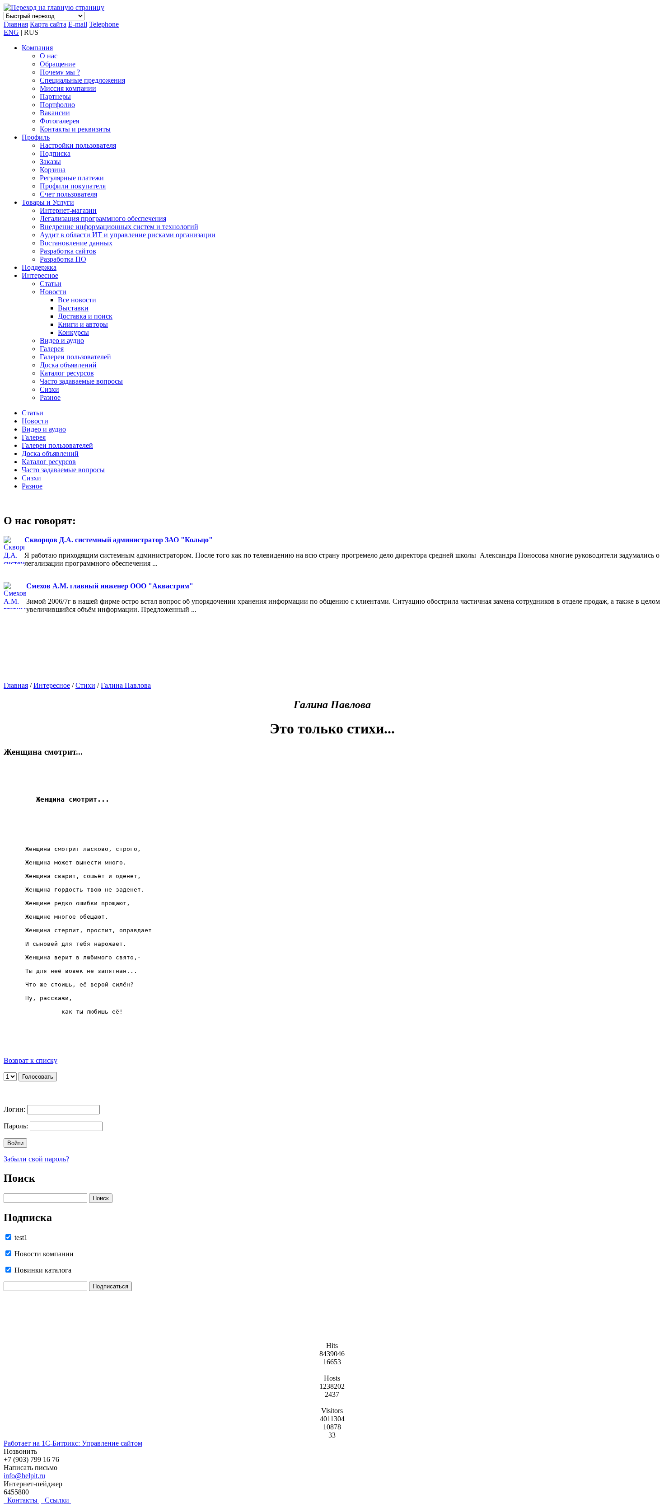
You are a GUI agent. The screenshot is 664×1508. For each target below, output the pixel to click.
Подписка (55, 153)
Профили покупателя (73, 186)
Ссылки (56, 1500)
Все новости (77, 300)
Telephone (104, 24)
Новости (53, 292)
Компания (37, 48)
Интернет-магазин (68, 210)
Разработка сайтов (68, 251)
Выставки (73, 308)
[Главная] (54, 7)
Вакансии (55, 113)
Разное (50, 397)
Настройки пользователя (78, 145)
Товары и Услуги (48, 202)
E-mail (77, 24)
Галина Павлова (126, 685)
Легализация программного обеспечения (103, 218)
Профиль (36, 137)
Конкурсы (73, 332)
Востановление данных (76, 243)
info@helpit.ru (24, 1476)
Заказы (50, 161)
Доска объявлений (68, 365)
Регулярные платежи (72, 178)
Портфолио (57, 104)
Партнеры (55, 96)
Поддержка (39, 267)
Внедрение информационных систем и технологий (119, 226)
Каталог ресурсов (67, 373)
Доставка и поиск (85, 316)
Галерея (52, 348)
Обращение (57, 64)
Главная (16, 24)
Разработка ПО (63, 259)
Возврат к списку (30, 1060)
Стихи (85, 685)
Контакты (21, 1500)
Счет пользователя (68, 194)
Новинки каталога (42, 1270)
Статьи (50, 283)
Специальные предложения (82, 80)
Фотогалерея (59, 121)
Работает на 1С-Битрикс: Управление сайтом (73, 1443)
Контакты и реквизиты (75, 129)
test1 (20, 1237)
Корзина (52, 170)
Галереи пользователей (75, 357)
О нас (48, 56)
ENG (11, 32)
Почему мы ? (60, 72)
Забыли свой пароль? (36, 1159)
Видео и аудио (62, 340)
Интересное (40, 275)
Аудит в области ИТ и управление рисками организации (127, 235)
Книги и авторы (83, 324)
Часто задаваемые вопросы (81, 381)
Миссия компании (68, 88)
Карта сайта (48, 24)
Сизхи (49, 389)
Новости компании (43, 1254)
